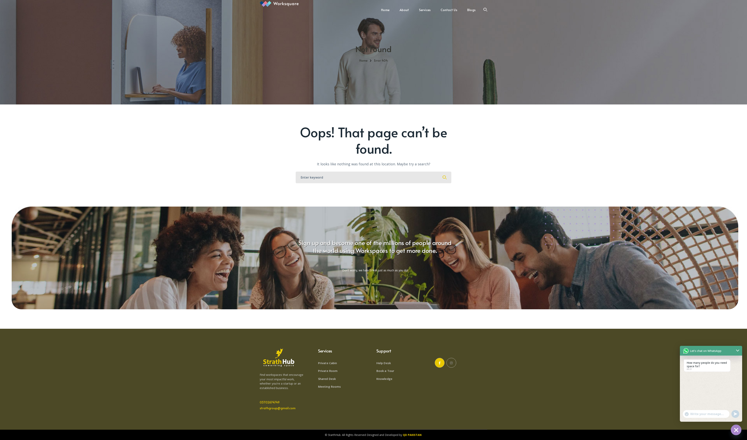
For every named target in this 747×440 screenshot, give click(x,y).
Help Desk (383, 363)
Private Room (328, 371)
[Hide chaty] (736, 430)
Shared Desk (327, 379)
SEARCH (444, 177)
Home (363, 60)
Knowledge (384, 379)
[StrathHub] (279, 3)
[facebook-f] (440, 363)
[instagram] (451, 363)
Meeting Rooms (329, 386)
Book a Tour (385, 371)
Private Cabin (327, 363)
